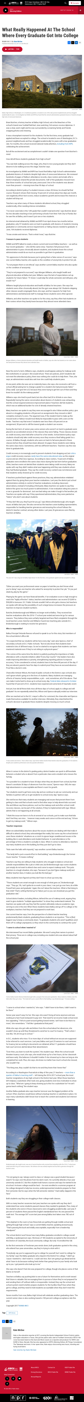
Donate (76, 3)
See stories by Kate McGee (24, 1350)
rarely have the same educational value (46, 456)
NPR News (12, 1313)
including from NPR (65, 144)
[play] (5, 10)
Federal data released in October (63, 681)
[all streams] (81, 10)
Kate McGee (18, 41)
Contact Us (51, 1367)
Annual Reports (36, 1377)
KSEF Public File (70, 1367)
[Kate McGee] (6, 1333)
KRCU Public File (53, 1372)
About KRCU (35, 1367)
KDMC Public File (70, 1372)
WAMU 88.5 (23, 1306)
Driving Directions (36, 1372)
